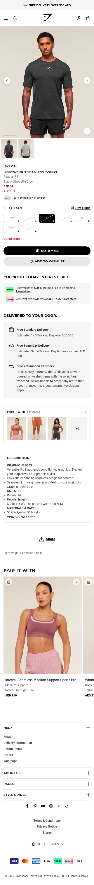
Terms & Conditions (47, 820)
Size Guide (83, 208)
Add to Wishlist (49, 261)
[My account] (79, 18)
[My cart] (88, 18)
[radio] (9, 149)
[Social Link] (27, 806)
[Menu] (6, 18)
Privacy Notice (47, 826)
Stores (47, 832)
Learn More (23, 291)
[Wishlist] (76, 581)
